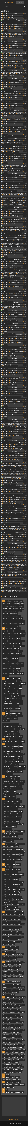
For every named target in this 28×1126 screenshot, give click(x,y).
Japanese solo (6, 862)
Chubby (5, 17)
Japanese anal (21, 852)
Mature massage (17, 941)
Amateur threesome (14, 307)
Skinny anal (12, 1012)
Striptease (9, 1024)
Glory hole (5, 789)
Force (17, 749)
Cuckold (5, 65)
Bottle (8, 658)
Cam (17, 706)
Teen (7, 1052)
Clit (4, 698)
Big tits (5, 636)
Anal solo (21, 606)
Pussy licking (20, 974)
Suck (11, 1044)
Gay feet (5, 786)
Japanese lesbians (7, 857)
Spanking (5, 1000)
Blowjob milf (12, 355)
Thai (4, 151)
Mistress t (21, 934)
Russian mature (11, 985)
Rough (19, 981)
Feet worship (10, 751)
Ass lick (12, 618)
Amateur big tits (18, 448)
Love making (20, 127)
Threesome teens (18, 435)
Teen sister (21, 101)
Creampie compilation (14, 693)
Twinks (19, 1064)
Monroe (11, 429)
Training (16, 569)
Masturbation (21, 919)
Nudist (11, 946)
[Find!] (24, 6)
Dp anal (5, 731)
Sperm (15, 1024)
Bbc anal (15, 643)
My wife (19, 61)
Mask (22, 936)
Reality (13, 995)
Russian (5, 347)
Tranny (12, 1054)
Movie (4, 927)
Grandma (15, 784)
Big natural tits (17, 668)
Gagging (9, 791)
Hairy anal (16, 804)
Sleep (15, 191)
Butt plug (16, 671)
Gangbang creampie (8, 794)
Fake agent (12, 756)
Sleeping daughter (20, 183)
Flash (22, 761)
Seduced (5, 1042)
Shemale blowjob (14, 187)
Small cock (14, 1039)
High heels (18, 814)
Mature (12, 912)
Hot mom (10, 219)
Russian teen (13, 156)
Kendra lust (6, 867)
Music (4, 936)
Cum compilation (15, 708)
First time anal (10, 761)
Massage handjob (19, 466)
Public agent (11, 969)
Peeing (9, 976)
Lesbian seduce (13, 902)
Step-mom (5, 273)
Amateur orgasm (14, 442)
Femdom (8, 744)
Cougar (14, 696)
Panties (5, 966)
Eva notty (12, 532)
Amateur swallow (16, 616)
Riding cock (17, 444)
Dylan (11, 213)
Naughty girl (19, 22)
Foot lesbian (6, 766)
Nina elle (12, 259)
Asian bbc (12, 170)
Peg (18, 235)
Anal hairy (12, 233)
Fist (21, 749)
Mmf (15, 919)
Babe (4, 658)
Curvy (4, 701)
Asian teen (21, 623)
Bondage (16, 631)
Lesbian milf (21, 889)
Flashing (12, 759)
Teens (13, 1057)
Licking (14, 889)
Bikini (8, 653)
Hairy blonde (6, 821)
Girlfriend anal (20, 474)
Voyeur (17, 1077)
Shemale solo (21, 1049)
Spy (22, 1017)
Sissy (16, 1000)
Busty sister (21, 561)
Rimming (13, 981)
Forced (5, 746)
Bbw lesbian (15, 658)
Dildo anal (16, 734)
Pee (19, 966)
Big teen (18, 524)
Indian (7, 831)
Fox (11, 45)
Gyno (17, 781)
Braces (11, 28)
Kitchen (13, 864)
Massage (17, 912)
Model (4, 934)
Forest (13, 769)
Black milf (20, 663)
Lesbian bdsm (6, 894)
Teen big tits (13, 342)
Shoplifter (11, 1004)
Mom (4, 191)
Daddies (12, 553)
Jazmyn (20, 491)
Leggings (12, 378)
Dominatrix (12, 235)
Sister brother (6, 1034)
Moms (13, 939)
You (22, 1092)
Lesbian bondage (7, 899)
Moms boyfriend (19, 230)
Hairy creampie (15, 824)
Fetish (11, 774)
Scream (12, 1017)
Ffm (4, 751)
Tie (16, 482)
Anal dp (5, 623)
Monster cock (21, 924)
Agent (19, 611)
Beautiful (10, 646)
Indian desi (21, 194)
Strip (4, 1024)
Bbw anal (22, 633)
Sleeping (5, 183)
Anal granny (6, 626)
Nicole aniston (6, 951)
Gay (6, 776)
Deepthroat (13, 713)
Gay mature (12, 401)
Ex (20, 93)
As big (11, 459)
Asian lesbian (13, 621)
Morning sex (12, 471)
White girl (16, 291)
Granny (11, 776)
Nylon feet (5, 949)
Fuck (24, 766)
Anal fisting (9, 603)
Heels (12, 816)
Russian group (13, 86)
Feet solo (5, 774)
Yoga (11, 1092)
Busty (15, 646)
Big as (16, 459)
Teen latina (18, 131)
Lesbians (15, 872)
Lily (10, 518)
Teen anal (21, 1052)
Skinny (4, 1002)
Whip (10, 1084)
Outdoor (5, 959)
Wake (17, 80)
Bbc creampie (6, 661)
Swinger (14, 1002)
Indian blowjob (13, 194)
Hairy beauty (13, 826)
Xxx (6, 1089)
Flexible (17, 761)
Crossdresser (11, 683)
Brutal (4, 643)
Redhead (5, 987)
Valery (16, 270)
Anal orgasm (21, 621)
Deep (22, 729)
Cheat (11, 293)
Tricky (11, 421)
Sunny (11, 444)
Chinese (13, 678)
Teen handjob (13, 211)
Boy (4, 653)
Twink (21, 1057)
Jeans (21, 854)
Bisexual (22, 641)
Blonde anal (14, 663)
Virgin (12, 1077)
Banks (11, 340)
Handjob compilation (12, 809)
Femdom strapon (12, 771)
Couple (14, 701)
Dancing (20, 736)
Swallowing (6, 1044)
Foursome (5, 759)
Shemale (8, 997)
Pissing (4, 244)
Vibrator (14, 1079)
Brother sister (6, 638)
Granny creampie (14, 53)
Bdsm (10, 628)
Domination (11, 729)
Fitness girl (19, 314)
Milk (11, 919)
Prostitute (5, 971)
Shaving (19, 1029)
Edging (15, 741)
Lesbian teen (6, 884)
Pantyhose (8, 961)
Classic (4, 696)
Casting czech (21, 202)
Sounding (20, 1047)
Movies (12, 944)
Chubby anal (6, 711)
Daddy (15, 716)
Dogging (19, 726)
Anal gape (5, 613)
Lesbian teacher (7, 889)
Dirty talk (13, 726)
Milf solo (5, 922)
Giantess (12, 67)
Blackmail (21, 636)
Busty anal (19, 113)
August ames (13, 227)
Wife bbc (5, 250)
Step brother (18, 1042)
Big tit (11, 503)
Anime (22, 603)
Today (11, 526)
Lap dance (12, 372)
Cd (21, 703)
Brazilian (5, 666)
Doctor (19, 713)
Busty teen (22, 656)
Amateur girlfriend (14, 215)
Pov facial (18, 397)
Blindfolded (12, 136)
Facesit (23, 769)
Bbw (7, 628)
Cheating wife (21, 696)
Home (12, 806)
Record (18, 380)
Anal (7, 601)
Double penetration (13, 724)
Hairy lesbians (6, 824)
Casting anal (6, 706)
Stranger (19, 1037)
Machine (11, 929)
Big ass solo (20, 666)
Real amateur (12, 987)
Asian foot (5, 621)
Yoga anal (12, 314)
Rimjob (4, 567)
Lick (13, 904)
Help (12, 821)
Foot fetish (19, 756)
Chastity (5, 693)
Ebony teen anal (13, 536)
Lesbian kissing (7, 904)
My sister (19, 144)
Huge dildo (5, 826)
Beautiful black (13, 446)
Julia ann (14, 852)
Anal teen (14, 611)
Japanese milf (6, 854)
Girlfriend (5, 246)
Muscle (19, 931)
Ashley (16, 140)
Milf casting (6, 944)
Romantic (5, 200)
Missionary (5, 919)
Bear (4, 648)
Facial (15, 754)
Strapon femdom (12, 1047)
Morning (17, 929)
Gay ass (19, 401)
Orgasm (14, 954)
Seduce (12, 166)
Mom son (5, 914)
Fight (9, 769)
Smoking (17, 1004)
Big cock (10, 636)
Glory (11, 587)
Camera (18, 246)
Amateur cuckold (7, 93)
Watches (18, 154)
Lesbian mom (6, 879)
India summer (6, 836)
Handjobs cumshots (14, 278)
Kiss (11, 867)
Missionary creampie (19, 514)
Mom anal (11, 922)
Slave (20, 1000)
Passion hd (12, 393)
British (21, 651)
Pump (9, 974)
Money (15, 914)
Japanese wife (6, 852)
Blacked (23, 631)
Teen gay (23, 241)
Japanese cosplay (17, 859)
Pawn (17, 969)
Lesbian (7, 869)
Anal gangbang (13, 613)
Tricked (5, 1067)
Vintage (7, 1077)
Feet (9, 746)
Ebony (7, 739)
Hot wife (12, 34)
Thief (21, 1067)
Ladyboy (18, 869)
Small (22, 1004)
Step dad (11, 1042)
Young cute (17, 119)
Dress (4, 729)
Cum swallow (6, 708)
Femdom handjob (7, 764)
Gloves (21, 784)
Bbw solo (5, 651)
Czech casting (6, 202)
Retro (4, 985)
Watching (17, 591)
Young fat (12, 22)
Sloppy (4, 1047)
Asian (10, 601)
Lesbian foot (16, 887)
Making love (12, 127)
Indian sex (5, 841)
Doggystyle (6, 734)
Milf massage (6, 939)
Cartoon (14, 686)
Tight (21, 1069)
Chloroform (16, 286)
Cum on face (13, 565)
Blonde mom (22, 267)
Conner (19, 547)
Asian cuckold (13, 148)
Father (20, 771)
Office (4, 956)
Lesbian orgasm (7, 887)
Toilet (8, 1057)
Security (21, 1024)
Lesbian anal (12, 877)
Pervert (5, 979)
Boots (15, 636)
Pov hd (17, 487)
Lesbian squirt (15, 894)
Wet (4, 1087)
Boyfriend (5, 13)
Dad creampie (20, 136)
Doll (17, 731)
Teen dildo (19, 1072)
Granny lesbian (12, 786)
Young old (17, 1092)
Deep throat (10, 591)
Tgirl (17, 1067)
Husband (12, 819)
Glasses (5, 796)
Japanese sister (6, 561)
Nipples (12, 949)
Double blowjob (7, 736)
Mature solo (13, 924)
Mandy (11, 129)
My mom (12, 230)
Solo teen (5, 1049)
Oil (9, 959)
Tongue (11, 487)
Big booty (10, 671)
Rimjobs (17, 567)
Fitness (5, 771)
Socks (4, 20)
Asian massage (14, 626)
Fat (4, 761)
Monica (11, 204)
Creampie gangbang (8, 703)
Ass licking (15, 608)
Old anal (12, 499)
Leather (19, 877)
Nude (16, 949)
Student (11, 579)
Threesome (6, 1054)
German (5, 516)
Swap (23, 1012)
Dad (4, 718)
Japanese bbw (17, 857)
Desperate (9, 718)
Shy (13, 1022)
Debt (11, 431)
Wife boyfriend (19, 34)
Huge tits (18, 819)
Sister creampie (13, 101)
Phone (4, 140)
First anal (5, 754)
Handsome (12, 55)
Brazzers (16, 633)
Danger (14, 736)
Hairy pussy (18, 816)
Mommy (5, 929)
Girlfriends (18, 338)
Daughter (5, 397)
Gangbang (17, 776)
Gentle (17, 347)
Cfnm (17, 683)
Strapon (11, 1000)
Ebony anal (5, 175)
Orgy (18, 954)
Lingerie (5, 877)
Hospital (12, 814)
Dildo (10, 716)
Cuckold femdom (14, 365)
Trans (11, 1052)
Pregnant (15, 961)
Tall (17, 1057)
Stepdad (16, 1044)
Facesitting (15, 746)
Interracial (16, 831)
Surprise (10, 244)
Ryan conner (13, 547)
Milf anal (18, 922)
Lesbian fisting (16, 892)
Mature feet (6, 931)
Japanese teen (15, 854)
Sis (23, 1029)
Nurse (16, 946)
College (9, 701)
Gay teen (20, 789)
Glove (13, 796)
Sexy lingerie (13, 304)
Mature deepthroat (14, 351)
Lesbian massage (18, 882)
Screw (11, 302)
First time (17, 751)
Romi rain (21, 990)
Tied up (17, 65)
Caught (13, 688)
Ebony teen (13, 198)
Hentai (17, 799)
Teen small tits (13, 384)
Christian (12, 110)
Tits (11, 485)
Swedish (17, 26)
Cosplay (8, 691)
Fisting (19, 744)
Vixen (19, 1079)
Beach (4, 633)
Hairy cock (19, 469)
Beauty (9, 643)
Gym (10, 784)
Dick (11, 734)
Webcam (18, 1082)
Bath (10, 668)
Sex (12, 1034)
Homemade (6, 801)
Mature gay (18, 575)
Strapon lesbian (7, 1029)
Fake (18, 769)
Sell (9, 1022)
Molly (17, 200)
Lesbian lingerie (14, 907)
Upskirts (12, 524)
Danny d (17, 729)
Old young (10, 956)
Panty (14, 974)
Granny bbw (18, 794)
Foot (4, 749)
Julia (13, 862)
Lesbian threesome (7, 241)
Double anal (6, 726)
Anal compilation (12, 623)
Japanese (8, 844)
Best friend (12, 474)
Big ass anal (15, 661)
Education (12, 82)
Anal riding (12, 334)
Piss (20, 961)
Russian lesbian (7, 990)
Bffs (11, 435)
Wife (4, 424)
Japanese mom (20, 844)
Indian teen (5, 198)
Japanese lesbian (18, 849)
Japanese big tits (7, 859)
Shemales (5, 1014)
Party (20, 964)
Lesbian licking (6, 909)
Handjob (8, 799)
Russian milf (6, 992)
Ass (4, 603)
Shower (17, 1017)
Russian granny (14, 992)
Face (19, 766)
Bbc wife (5, 668)
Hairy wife (18, 250)
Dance (15, 718)
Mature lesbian (17, 927)
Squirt (9, 1002)
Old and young (18, 956)
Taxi (4, 1059)
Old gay (5, 575)
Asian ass (19, 233)
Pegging (15, 964)
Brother (14, 638)
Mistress (14, 917)
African (22, 608)
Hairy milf (5, 804)
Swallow (5, 1004)
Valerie (11, 270)
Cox (19, 691)
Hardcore (17, 821)
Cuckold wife (17, 424)
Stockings (5, 1012)
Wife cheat (12, 61)
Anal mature (19, 618)
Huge (22, 824)
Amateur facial (13, 261)
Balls (15, 648)
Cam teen (17, 28)
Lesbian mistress (20, 904)
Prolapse (14, 966)
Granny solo (13, 789)
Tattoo (11, 327)
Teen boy (12, 508)
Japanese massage (8, 849)
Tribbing (16, 1062)
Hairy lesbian (6, 816)
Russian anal (21, 987)
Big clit (4, 646)
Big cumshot (20, 55)
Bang (18, 175)
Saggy (18, 1012)
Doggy (4, 724)
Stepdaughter (13, 545)
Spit (23, 1022)
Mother (21, 914)
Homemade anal (7, 829)
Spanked (17, 1014)
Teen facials (21, 565)
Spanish (22, 1044)
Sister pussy (12, 144)
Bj (18, 648)
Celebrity (23, 683)
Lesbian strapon (7, 872)
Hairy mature (6, 811)
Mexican (12, 131)
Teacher (22, 1054)
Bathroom (12, 105)
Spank (8, 1007)
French (11, 754)
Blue (11, 97)
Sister (13, 997)
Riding (18, 985)
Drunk (7, 713)
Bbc (19, 628)
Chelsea (11, 501)
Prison (4, 974)
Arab (21, 601)
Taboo (16, 1052)
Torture (9, 1059)
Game (19, 786)
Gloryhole (11, 779)
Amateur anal (6, 611)
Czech (4, 683)
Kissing (18, 864)
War (21, 569)
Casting (19, 681)
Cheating (19, 688)
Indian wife (19, 834)
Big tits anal (12, 666)
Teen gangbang (7, 1064)
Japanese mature (14, 846)
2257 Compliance (10, 1123)
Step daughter (6, 1039)
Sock (16, 20)
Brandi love (15, 641)
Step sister (5, 1009)
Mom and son (6, 917)
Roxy (11, 448)
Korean (7, 864)
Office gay (12, 453)
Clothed (5, 534)
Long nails (5, 907)
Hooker (20, 811)
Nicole (13, 951)
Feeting (17, 67)
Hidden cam (6, 806)
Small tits (10, 1019)
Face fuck (21, 754)
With (11, 88)
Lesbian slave (15, 879)
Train (4, 569)
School (4, 466)
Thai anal (16, 151)
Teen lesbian (11, 1067)
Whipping (5, 1084)
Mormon (12, 75)
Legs (17, 378)
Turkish (22, 1059)
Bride (9, 641)
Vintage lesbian (7, 1079)
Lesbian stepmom (7, 897)
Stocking (18, 1022)
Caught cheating (18, 293)
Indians (11, 841)
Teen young (21, 495)
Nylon (7, 946)
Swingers (18, 1007)
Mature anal (5, 166)
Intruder (12, 338)
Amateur (16, 601)
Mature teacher (19, 579)
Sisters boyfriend (21, 426)
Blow (18, 540)
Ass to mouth (6, 616)
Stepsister (5, 1017)
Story (13, 1007)
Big (20, 643)
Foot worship (10, 749)
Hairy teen (5, 814)
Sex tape (12, 382)
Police (11, 971)
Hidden (12, 801)
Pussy (4, 969)
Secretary (17, 1019)
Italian (22, 831)
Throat (14, 1064)
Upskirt (7, 1074)
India (11, 831)
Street (11, 1027)
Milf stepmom (13, 491)
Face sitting (14, 766)
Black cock (19, 653)
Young (7, 1092)
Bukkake (10, 633)
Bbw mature (20, 673)
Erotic (4, 119)
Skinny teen (22, 1039)
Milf (22, 912)
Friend (4, 769)
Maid (11, 914)
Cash (9, 696)
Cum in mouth (6, 688)
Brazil (11, 656)
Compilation (6, 681)
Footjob (14, 744)
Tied (4, 591)
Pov (24, 961)
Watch (11, 146)
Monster (10, 927)
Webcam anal (10, 1087)
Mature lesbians (7, 941)
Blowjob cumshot (14, 320)
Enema (12, 739)
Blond (4, 671)
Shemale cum (12, 1037)
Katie (11, 221)
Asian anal (5, 606)
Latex (12, 869)
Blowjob (10, 631)
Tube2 (9, 2)
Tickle (17, 1054)
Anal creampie (6, 506)
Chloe (18, 678)
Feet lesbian (19, 759)
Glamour (17, 779)
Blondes (22, 581)
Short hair (5, 1032)
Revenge (18, 534)
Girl (11, 286)
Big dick (11, 651)
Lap (18, 372)
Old (22, 954)
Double (20, 716)
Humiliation (14, 811)
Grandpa (5, 784)
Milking (9, 936)
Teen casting (15, 1069)
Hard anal (12, 113)
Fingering (16, 764)
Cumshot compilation (11, 698)
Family (21, 746)
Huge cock (5, 819)
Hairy (13, 799)
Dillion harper (13, 36)
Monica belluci (18, 204)
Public (4, 964)
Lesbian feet (6, 874)
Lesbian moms (17, 897)
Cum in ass (21, 506)
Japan (4, 514)
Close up (17, 703)
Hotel (10, 804)
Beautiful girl (13, 275)
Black (18, 638)
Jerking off (5, 846)
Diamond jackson (14, 47)
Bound (16, 656)
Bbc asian (18, 170)
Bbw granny (6, 663)
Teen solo (9, 1062)
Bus (15, 628)
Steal (17, 463)
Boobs (12, 653)
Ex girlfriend (18, 516)
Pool (21, 976)
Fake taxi (5, 756)
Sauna (11, 1009)
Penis (4, 976)
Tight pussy (12, 1072)
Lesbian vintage (16, 909)
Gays (14, 791)
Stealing (18, 73)
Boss (16, 651)
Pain (9, 966)
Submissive (6, 1027)
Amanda (12, 91)
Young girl (12, 540)
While (17, 583)
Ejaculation (12, 469)
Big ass (5, 631)
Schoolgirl (17, 1027)
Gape (4, 791)
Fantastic (12, 207)
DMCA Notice (18, 1123)
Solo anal (17, 1034)
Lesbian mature (7, 892)
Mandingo (5, 924)
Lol (10, 437)
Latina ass (12, 107)
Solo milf (19, 1032)
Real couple (12, 252)
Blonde (5, 641)
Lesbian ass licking (18, 899)
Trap (4, 1062)
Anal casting (6, 618)
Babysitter (9, 648)
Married (11, 158)
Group (12, 781)
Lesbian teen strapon (16, 884)
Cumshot (14, 691)
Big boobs (21, 646)
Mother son (16, 936)
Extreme (10, 741)
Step (4, 1007)
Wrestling (11, 1082)
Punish (21, 971)
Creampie (13, 681)
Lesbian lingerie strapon (17, 874)
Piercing (16, 971)
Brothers (12, 154)
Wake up (12, 80)
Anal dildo (16, 603)
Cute (20, 698)
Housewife (12, 73)
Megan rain (17, 587)
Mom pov (13, 931)
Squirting (17, 1009)
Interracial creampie (8, 839)
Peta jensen (16, 976)
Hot (23, 806)
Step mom (20, 1002)
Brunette (5, 673)
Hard (4, 809)
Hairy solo (18, 806)
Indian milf (14, 836)
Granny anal (6, 781)
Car (4, 691)
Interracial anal (18, 839)
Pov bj (11, 26)
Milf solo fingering (12, 934)
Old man (8, 954)
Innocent (12, 834)
